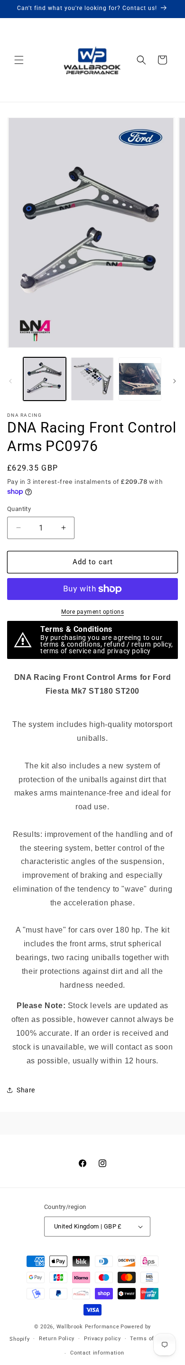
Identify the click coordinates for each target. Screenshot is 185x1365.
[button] (19, 59)
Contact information (97, 1353)
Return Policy (56, 1339)
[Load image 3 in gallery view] (140, 378)
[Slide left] (10, 381)
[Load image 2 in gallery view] (92, 378)
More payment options (92, 612)
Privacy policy (102, 1339)
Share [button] (26, 1090)
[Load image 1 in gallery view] (44, 378)
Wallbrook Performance (88, 1327)
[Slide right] (174, 381)
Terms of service (152, 1339)
